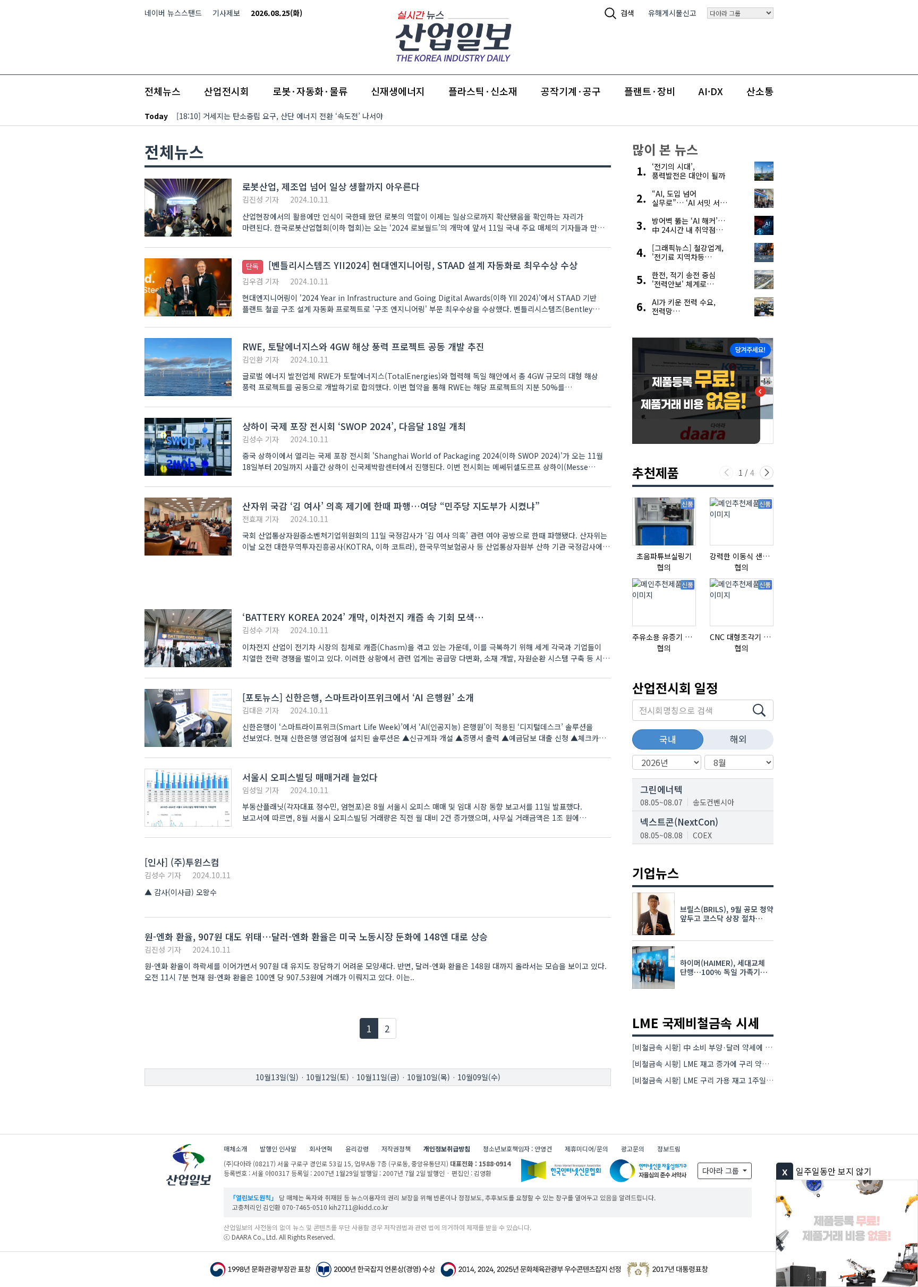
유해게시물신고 (672, 12)
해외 (738, 738)
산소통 (760, 91)
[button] (767, 473)
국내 (667, 739)
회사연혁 (321, 1148)
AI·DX (711, 91)
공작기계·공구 (571, 91)
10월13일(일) (277, 1077)
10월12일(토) (327, 1077)
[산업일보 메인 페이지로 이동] (453, 34)
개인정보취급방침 (446, 1148)
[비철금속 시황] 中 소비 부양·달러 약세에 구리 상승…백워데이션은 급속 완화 (754, 1047)
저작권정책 (396, 1148)
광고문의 (632, 1148)
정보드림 (669, 1148)
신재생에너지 (398, 91)
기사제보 (226, 12)
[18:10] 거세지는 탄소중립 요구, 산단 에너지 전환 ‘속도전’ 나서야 (279, 116)
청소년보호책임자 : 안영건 (517, 1148)
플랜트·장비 (649, 91)
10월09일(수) (478, 1077)
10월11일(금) (378, 1077)
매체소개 (235, 1148)
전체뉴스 (162, 91)
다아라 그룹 (721, 1170)
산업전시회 (226, 91)
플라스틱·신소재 (482, 91)
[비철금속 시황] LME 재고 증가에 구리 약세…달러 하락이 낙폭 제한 (738, 1063)
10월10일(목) (428, 1077)
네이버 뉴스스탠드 (173, 12)
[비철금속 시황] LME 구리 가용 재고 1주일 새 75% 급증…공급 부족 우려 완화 (755, 1080)
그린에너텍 (661, 789)
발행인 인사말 (278, 1148)
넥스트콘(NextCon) (679, 821)
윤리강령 (357, 1148)
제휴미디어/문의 (586, 1148)
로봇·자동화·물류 (310, 91)
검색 (627, 12)
